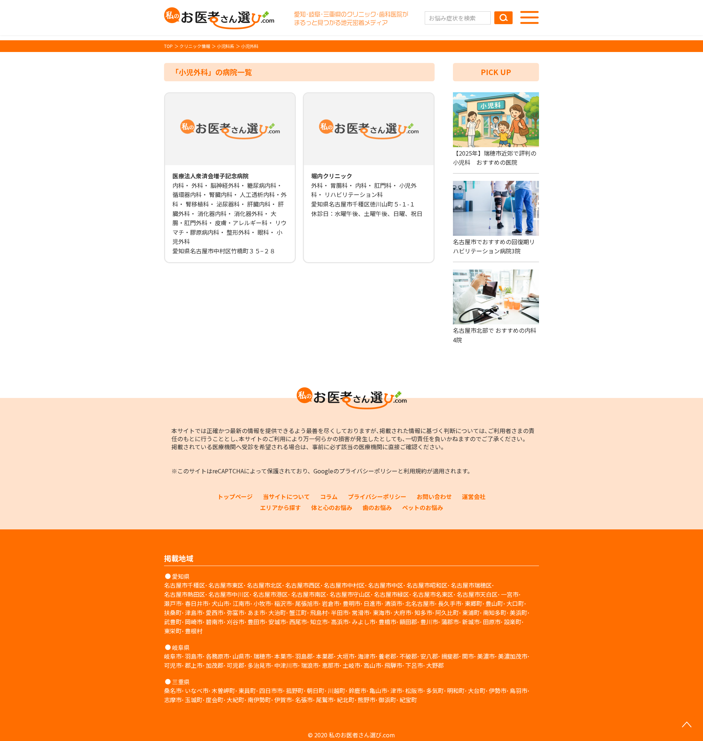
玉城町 (193, 699)
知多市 (423, 612)
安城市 (277, 621)
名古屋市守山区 (350, 594)
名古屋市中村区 (344, 585)
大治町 (277, 612)
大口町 (515, 603)
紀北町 (345, 699)
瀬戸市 (173, 603)
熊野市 (366, 699)
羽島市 (193, 656)
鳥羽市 (518, 690)
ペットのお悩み (422, 507)
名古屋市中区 (385, 585)
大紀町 (235, 699)
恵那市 (330, 665)
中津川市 (286, 665)
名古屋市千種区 (184, 585)
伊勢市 (497, 690)
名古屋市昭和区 (426, 585)
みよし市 (363, 621)
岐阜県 (181, 647)
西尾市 (298, 621)
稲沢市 (283, 603)
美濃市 (486, 656)
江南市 (241, 603)
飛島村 (319, 612)
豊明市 (351, 603)
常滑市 (360, 612)
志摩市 (173, 699)
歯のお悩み (377, 507)
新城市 (471, 621)
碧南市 (214, 621)
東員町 (247, 690)
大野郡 (435, 665)
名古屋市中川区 (228, 594)
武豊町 (173, 621)
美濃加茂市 (512, 656)
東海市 (381, 612)
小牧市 (262, 603)
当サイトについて (286, 496)
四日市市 (271, 690)
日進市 (372, 603)
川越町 (336, 690)
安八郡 (429, 656)
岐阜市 (173, 656)
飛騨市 (393, 665)
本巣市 (283, 656)
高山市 (372, 665)
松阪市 (414, 690)
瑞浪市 (310, 665)
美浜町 (518, 612)
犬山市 (220, 603)
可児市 (173, 665)
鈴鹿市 (357, 690)
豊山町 (494, 603)
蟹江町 (298, 612)
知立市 (319, 621)
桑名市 (173, 690)
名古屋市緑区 (391, 594)
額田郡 (408, 621)
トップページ (235, 496)
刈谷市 (235, 621)
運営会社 (474, 496)
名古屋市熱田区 (184, 594)
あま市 (256, 612)
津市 (396, 690)
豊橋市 (387, 621)
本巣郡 (325, 656)
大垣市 (345, 656)
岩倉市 (330, 603)
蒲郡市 (450, 621)
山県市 (241, 656)
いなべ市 (196, 690)
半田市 (340, 612)
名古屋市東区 (225, 585)
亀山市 (378, 690)
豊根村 (193, 630)
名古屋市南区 (308, 594)
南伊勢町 (259, 699)
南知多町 (494, 612)
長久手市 (449, 603)
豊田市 (256, 621)
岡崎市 (193, 621)
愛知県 (181, 576)
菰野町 (295, 690)
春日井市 (196, 603)
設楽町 (512, 621)
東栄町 (173, 630)
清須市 (393, 603)
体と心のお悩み (331, 507)
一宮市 (509, 594)
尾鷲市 (325, 699)
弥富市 (235, 612)
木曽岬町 (223, 690)
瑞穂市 (262, 656)
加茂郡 (214, 665)
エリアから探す (280, 507)
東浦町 (471, 612)
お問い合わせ (434, 496)
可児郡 (235, 665)
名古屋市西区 (302, 585)
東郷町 (473, 603)
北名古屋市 (420, 603)
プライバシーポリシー (368, 470)
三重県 (181, 681)
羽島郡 (304, 656)
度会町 (214, 699)
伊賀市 (283, 699)
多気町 (435, 690)
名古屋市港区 (270, 594)
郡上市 (193, 665)
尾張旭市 (307, 603)
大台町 (477, 690)
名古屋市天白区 (477, 594)
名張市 (304, 699)
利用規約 (415, 470)
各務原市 (217, 656)
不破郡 (408, 656)
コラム (329, 496)
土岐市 (351, 665)
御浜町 (387, 699)
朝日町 (315, 690)
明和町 (456, 690)
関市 (468, 656)
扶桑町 (173, 612)
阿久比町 (447, 612)
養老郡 (387, 656)
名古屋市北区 (264, 585)
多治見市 (259, 665)
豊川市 (429, 621)
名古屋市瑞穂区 (471, 585)
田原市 (492, 621)
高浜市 (340, 621)
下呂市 (414, 665)
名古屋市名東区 (432, 594)
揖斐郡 (450, 656)
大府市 (402, 612)
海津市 (366, 656)
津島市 (193, 612)
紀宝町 (408, 699)
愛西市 (214, 612)
